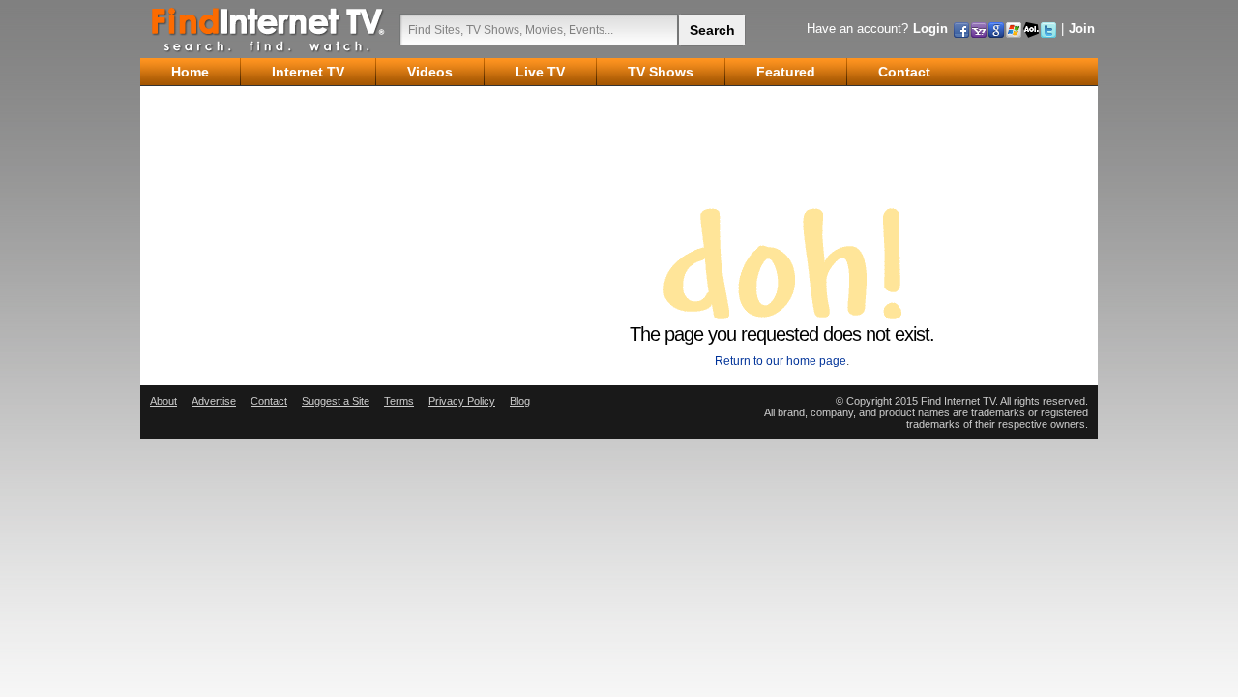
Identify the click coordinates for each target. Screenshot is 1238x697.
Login (930, 28)
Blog (520, 401)
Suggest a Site (335, 401)
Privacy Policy (461, 401)
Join (1082, 28)
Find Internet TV (269, 29)
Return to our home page (780, 361)
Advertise (214, 401)
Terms (399, 401)
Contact (269, 401)
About (163, 401)
